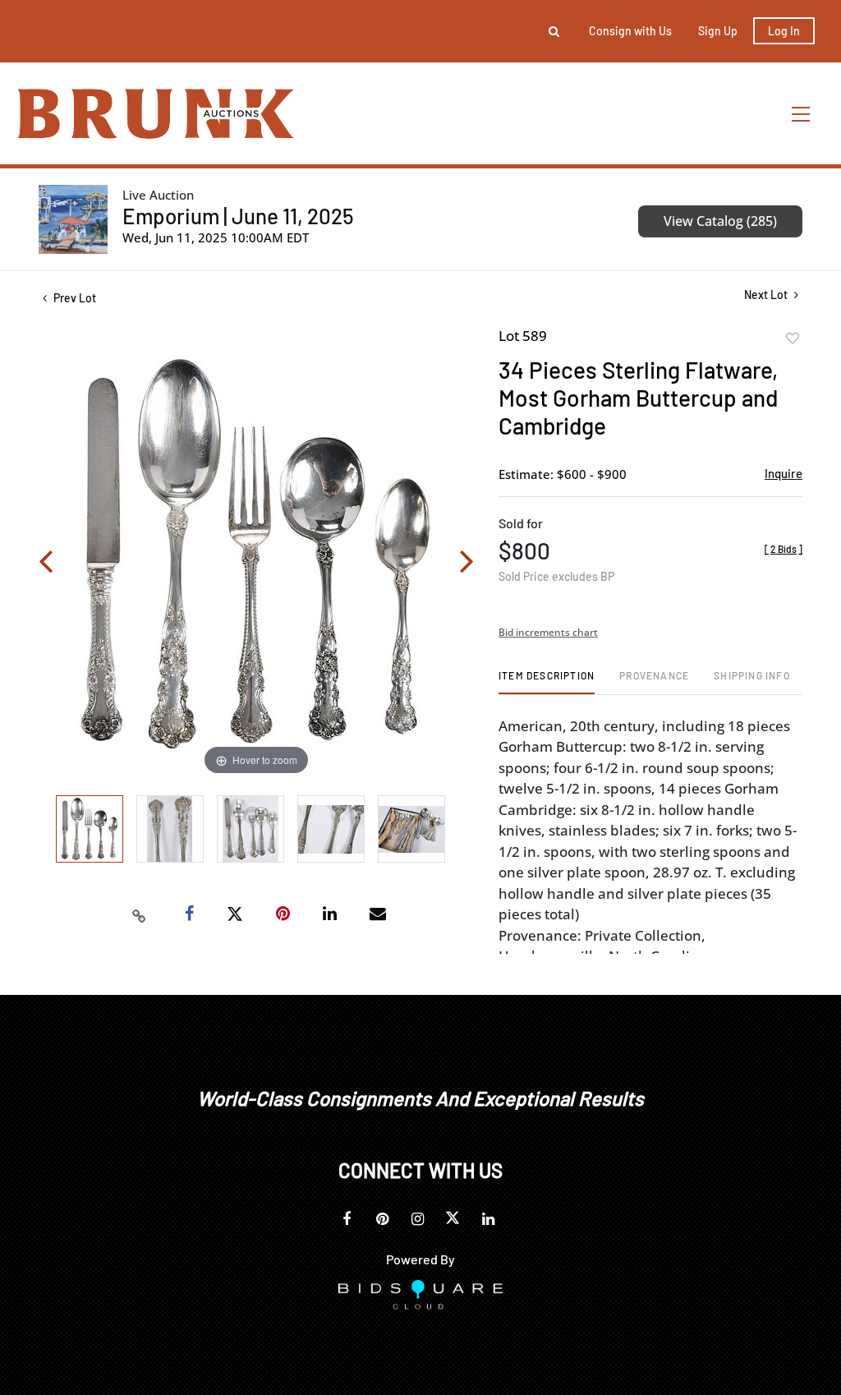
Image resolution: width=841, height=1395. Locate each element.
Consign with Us (630, 31)
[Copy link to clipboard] (139, 914)
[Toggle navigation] (802, 113)
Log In (784, 31)
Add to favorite (792, 338)
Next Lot (767, 295)
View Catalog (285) (720, 221)
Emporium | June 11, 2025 (238, 215)
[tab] (547, 681)
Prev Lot (73, 298)
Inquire (783, 473)
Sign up (718, 31)
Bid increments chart (548, 632)
